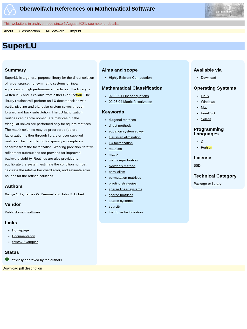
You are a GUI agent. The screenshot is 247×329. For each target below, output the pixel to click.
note (98, 23)
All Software (55, 31)
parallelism (117, 172)
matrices (115, 149)
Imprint (75, 31)
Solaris (206, 119)
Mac (204, 107)
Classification (29, 31)
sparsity (115, 206)
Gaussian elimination (125, 137)
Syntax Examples (25, 242)
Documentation (23, 236)
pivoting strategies (123, 183)
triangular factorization (126, 212)
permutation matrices (125, 177)
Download (208, 77)
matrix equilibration (123, 160)
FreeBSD (208, 113)
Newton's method (122, 166)
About (8, 31)
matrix (113, 154)
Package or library (207, 183)
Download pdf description (22, 268)
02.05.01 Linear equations (129, 96)
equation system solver (126, 131)
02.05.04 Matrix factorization (130, 102)
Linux (205, 96)
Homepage (20, 230)
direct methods (120, 125)
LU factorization (121, 143)
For (206, 147)
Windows (208, 102)
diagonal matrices (122, 120)
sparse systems (121, 201)
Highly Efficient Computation (130, 77)
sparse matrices (121, 195)
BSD (197, 165)
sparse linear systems (125, 189)
